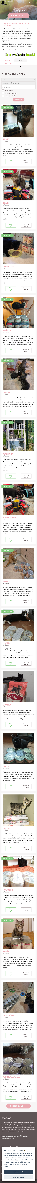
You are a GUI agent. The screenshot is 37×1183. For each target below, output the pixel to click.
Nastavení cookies (18, 1177)
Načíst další (16, 1106)
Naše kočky (17, 16)
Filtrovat (18, 100)
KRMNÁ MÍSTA (7, 64)
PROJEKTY (8, 60)
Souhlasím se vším (18, 1172)
